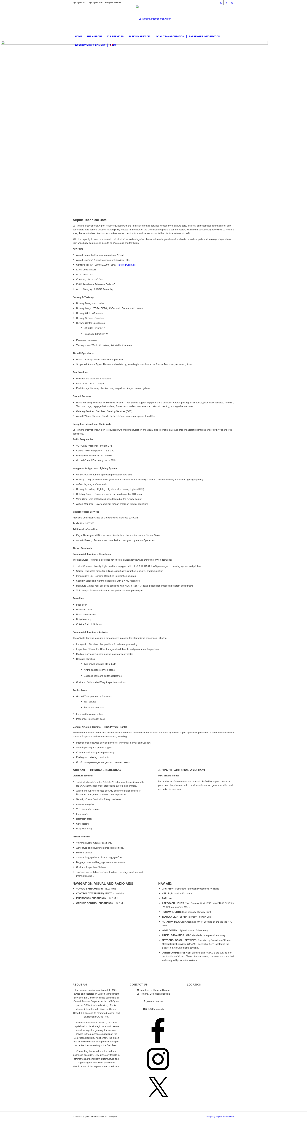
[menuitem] (78, 36)
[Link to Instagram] (231, 2)
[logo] (153, 18)
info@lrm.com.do (127, 264)
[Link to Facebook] (226, 2)
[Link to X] (220, 2)
